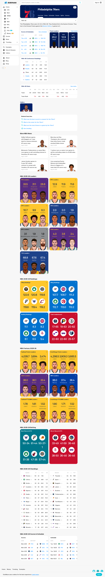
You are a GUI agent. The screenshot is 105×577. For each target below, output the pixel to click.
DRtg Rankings (55, 282)
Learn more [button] (35, 574)
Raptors (28, 490)
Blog (7, 61)
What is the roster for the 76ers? (33, 122)
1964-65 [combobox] (23, 20)
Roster (57, 15)
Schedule (51, 15)
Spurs (56, 479)
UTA (43, 555)
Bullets (27, 80)
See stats (73, 86)
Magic (27, 501)
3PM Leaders (54, 229)
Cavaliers (28, 487)
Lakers (27, 65)
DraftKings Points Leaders (58, 352)
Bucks (27, 512)
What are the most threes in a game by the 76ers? (39, 125)
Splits (62, 15)
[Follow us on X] (102, 571)
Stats (46, 15)
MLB (8, 13)
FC (8, 19)
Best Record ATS (26, 431)
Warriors (57, 509)
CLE (32, 555)
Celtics (28, 479)
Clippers (57, 505)
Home (3, 569)
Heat (27, 509)
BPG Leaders (25, 229)
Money (9, 33)
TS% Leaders (25, 253)
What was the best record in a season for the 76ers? (39, 119)
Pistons (28, 476)
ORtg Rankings (25, 282)
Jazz (56, 527)
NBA (8, 22)
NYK (73, 547)
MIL (62, 558)
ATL (62, 555)
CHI (32, 547)
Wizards (28, 527)
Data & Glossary (11, 50)
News (7, 39)
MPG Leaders (54, 376)
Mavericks (58, 516)
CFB (8, 10)
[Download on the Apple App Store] (94, 571)
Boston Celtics (47, 26)
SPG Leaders (54, 206)
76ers (27, 498)
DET (32, 558)
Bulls (27, 516)
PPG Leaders (25, 180)
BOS (36, 38)
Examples (9, 47)
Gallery (8, 53)
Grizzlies (57, 520)
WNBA (9, 16)
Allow (99, 574)
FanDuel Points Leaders (28, 352)
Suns (56, 498)
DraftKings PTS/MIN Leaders (59, 399)
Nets (27, 520)
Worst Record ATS (56, 431)
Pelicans (57, 512)
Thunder (57, 476)
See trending (27, 128)
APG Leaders (25, 206)
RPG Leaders (54, 180)
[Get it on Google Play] (98, 571)
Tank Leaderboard (56, 314)
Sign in (97, 2)
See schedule (43, 32)
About (8, 58)
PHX (32, 544)
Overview (40, 15)
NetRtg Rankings (26, 314)
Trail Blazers (59, 501)
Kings (56, 523)
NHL (8, 24)
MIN (32, 551)
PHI (62, 547)
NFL (8, 27)
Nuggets (57, 483)
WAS (73, 558)
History (67, 15)
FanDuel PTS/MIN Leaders (29, 399)
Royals (27, 69)
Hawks (27, 76)
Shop (7, 64)
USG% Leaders (25, 376)
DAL (43, 551)
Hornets (28, 505)
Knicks (28, 483)
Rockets (57, 490)
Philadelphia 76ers (48, 9)
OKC (43, 558)
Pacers (28, 523)
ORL (73, 555)
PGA (8, 30)
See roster (74, 31)
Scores (8, 36)
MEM (43, 544)
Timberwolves (59, 494)
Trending (15, 569)
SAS (43, 547)
